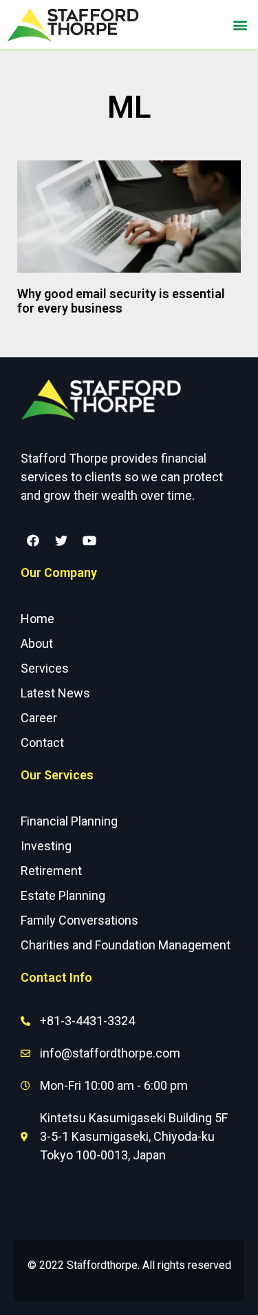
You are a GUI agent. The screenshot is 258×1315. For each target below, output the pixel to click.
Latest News (55, 693)
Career (39, 718)
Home (37, 618)
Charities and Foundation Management (125, 945)
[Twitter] (61, 540)
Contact (42, 742)
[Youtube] (89, 540)
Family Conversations (79, 920)
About (37, 643)
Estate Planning (63, 895)
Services (45, 668)
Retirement (51, 870)
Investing (46, 846)
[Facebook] (33, 540)
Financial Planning (69, 821)
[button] (239, 25)
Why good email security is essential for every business (121, 301)
